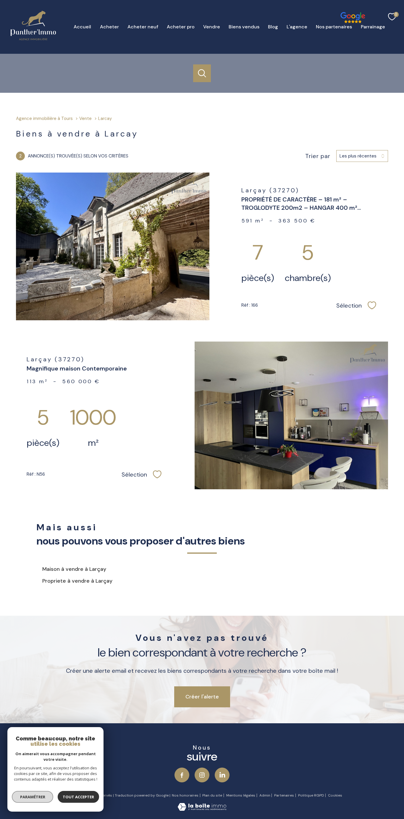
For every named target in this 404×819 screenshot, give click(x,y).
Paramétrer (32, 797)
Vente (85, 118)
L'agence (297, 27)
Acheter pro (180, 27)
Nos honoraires (185, 795)
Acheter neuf (142, 27)
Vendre (211, 27)
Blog (273, 27)
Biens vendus (244, 27)
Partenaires (284, 795)
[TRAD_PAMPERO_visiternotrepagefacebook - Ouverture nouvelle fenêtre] (346, 6)
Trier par (317, 156)
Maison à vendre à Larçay (74, 569)
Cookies (335, 796)
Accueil (82, 27)
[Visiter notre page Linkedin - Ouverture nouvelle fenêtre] (222, 775)
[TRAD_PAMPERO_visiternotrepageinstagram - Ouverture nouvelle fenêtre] (202, 775)
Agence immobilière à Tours (44, 118)
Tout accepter (78, 797)
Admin (264, 795)
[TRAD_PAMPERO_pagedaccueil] (33, 38)
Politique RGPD (311, 795)
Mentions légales (240, 795)
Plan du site (212, 795)
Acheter (109, 27)
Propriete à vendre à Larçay (77, 580)
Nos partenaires (334, 27)
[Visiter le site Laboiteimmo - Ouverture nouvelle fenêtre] (202, 808)
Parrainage (373, 27)
